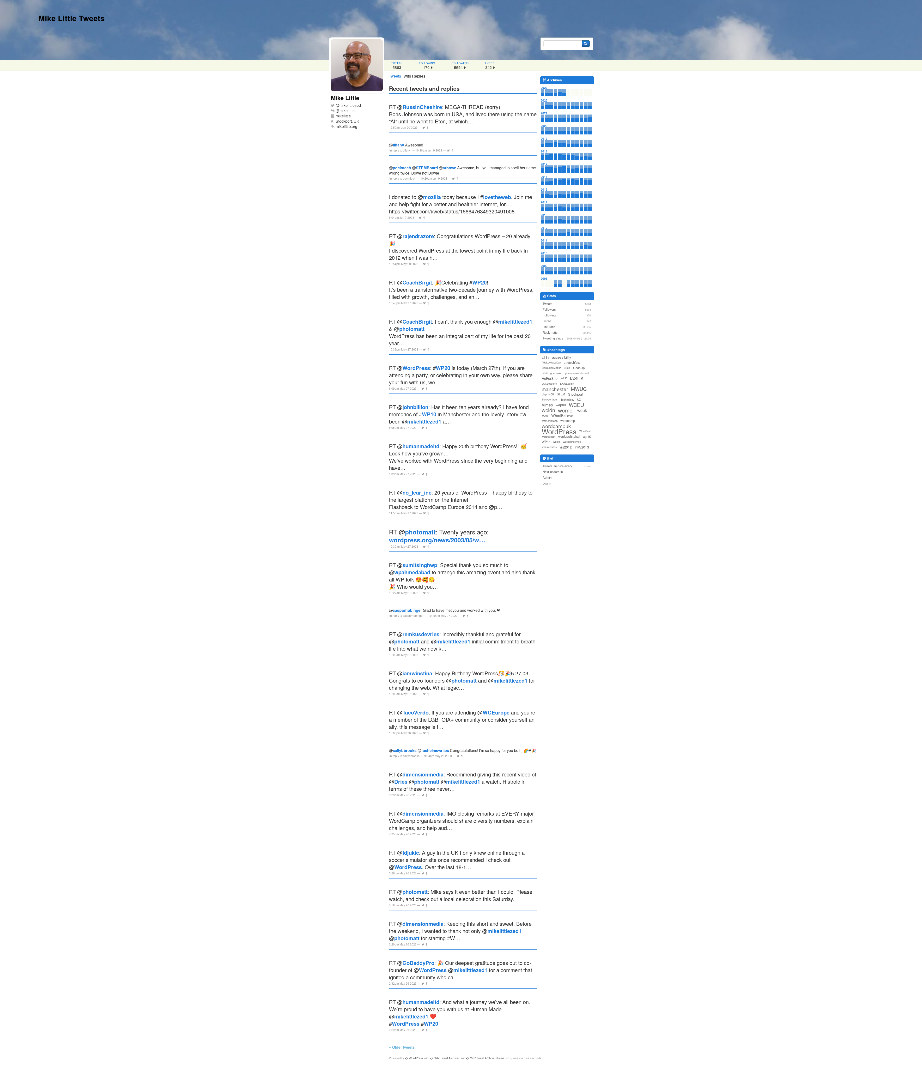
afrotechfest (572, 362)
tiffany (398, 145)
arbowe (449, 167)
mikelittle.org (346, 126)
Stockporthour (550, 399)
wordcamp (567, 420)
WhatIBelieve (562, 415)
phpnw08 (548, 394)
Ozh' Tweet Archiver (446, 1058)
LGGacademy (549, 383)
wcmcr (566, 410)
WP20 (479, 282)
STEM (561, 394)
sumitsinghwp (419, 565)
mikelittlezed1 (351, 105)
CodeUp (579, 367)
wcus (545, 415)
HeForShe (550, 378)
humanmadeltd (420, 446)
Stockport (575, 394)
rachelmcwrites (435, 750)
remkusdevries (420, 634)
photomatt (412, 329)
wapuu (561, 404)
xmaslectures (549, 447)
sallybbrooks (405, 750)
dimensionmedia (422, 774)
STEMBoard (427, 167)
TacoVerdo (415, 712)
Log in (547, 483)
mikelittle (347, 110)
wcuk (582, 410)
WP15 (546, 441)
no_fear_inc (416, 492)
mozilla (432, 197)
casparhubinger (407, 610)
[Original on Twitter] (423, 127)
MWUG (579, 389)
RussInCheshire (422, 107)
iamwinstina (417, 673)
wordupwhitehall (569, 436)
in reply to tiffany (400, 150)
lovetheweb (497, 197)
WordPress (416, 368)
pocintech (402, 167)
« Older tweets (402, 1047)
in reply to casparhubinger (406, 615)
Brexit (567, 367)
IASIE (563, 378)
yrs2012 (565, 446)
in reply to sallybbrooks (404, 756)
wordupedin (548, 436)
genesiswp (556, 373)
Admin (547, 477)
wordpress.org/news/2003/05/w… (437, 539)
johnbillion (415, 407)
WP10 (429, 414)
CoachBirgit (417, 282)
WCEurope (496, 712)
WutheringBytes (572, 441)
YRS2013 (582, 447)
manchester (555, 389)
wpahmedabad (412, 572)
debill (544, 373)
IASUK (577, 378)
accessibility (561, 357)
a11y (545, 357)
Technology (567, 399)
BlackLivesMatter (551, 367)
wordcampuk (556, 426)
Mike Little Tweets (71, 18)
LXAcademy (567, 383)
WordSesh (585, 431)
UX (579, 399)
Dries (400, 781)
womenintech (550, 421)
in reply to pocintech (402, 178)
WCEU (576, 404)
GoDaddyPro (418, 963)
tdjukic (410, 852)
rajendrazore (418, 236)
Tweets (395, 76)
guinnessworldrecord (577, 373)
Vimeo (547, 404)
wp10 (587, 436)
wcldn (548, 410)
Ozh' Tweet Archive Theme (486, 1058)
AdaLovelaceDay (551, 362)
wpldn (556, 441)
